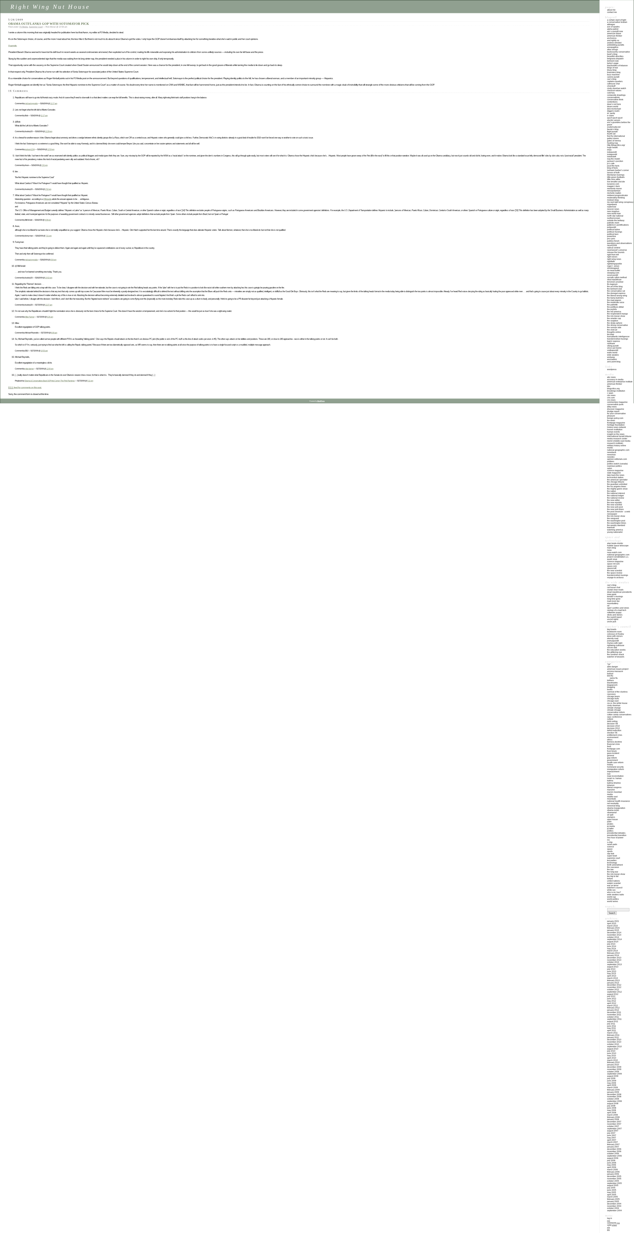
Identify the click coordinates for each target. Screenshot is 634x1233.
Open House (612, 819)
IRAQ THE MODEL (613, 159)
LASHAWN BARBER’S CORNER (618, 170)
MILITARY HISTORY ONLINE (616, 445)
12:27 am (48, 305)
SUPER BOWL (612, 856)
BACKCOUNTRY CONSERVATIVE (618, 52)
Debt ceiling (612, 721)
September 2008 (614, 1101)
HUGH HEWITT (612, 147)
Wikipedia (47, 199)
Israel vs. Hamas (614, 778)
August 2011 (612, 1021)
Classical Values (614, 90)
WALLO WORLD (612, 352)
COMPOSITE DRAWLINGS (616, 95)
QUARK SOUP (612, 559)
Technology (612, 863)
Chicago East (612, 701)
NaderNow (611, 207)
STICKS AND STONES (614, 615)
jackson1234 (30, 149)
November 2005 (614, 1179)
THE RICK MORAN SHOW (616, 316)
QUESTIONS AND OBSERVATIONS (619, 243)
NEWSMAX (611, 454)
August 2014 (612, 942)
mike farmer (29, 369)
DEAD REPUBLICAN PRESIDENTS (619, 592)
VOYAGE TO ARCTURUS (615, 577)
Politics (610, 831)
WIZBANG (611, 357)
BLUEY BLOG (611, 70)
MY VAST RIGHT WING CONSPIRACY (620, 202)
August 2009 (612, 1076)
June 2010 (611, 1053)
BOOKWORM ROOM (614, 632)
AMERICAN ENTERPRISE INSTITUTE (620, 382)
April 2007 (611, 1140)
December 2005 (614, 1176)
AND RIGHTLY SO (613, 40)
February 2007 (613, 1144)
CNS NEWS (611, 400)
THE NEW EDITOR (613, 500)
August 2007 (612, 1131)
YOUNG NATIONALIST (614, 532)
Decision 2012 (613, 728)
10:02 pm (48, 278)
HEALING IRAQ (612, 143)
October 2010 (613, 1044)
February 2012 (613, 1008)
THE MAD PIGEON (614, 300)
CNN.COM (611, 398)
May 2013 (611, 973)
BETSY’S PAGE (612, 63)
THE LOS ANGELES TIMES (616, 486)
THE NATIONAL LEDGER (615, 495)
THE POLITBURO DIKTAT (615, 307)
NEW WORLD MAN (614, 213)
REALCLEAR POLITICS (614, 466)
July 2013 (611, 969)
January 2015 (613, 930)
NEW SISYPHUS (613, 211)
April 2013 (611, 976)
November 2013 (614, 960)
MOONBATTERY (612, 603)
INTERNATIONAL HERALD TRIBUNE (619, 436)
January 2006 (613, 1174)
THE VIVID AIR (612, 330)
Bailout (610, 673)
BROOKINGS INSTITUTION (616, 391)
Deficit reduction (614, 730)
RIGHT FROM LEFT (613, 255)
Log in (609, 1218)
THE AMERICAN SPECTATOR (617, 480)
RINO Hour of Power (615, 837)
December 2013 (614, 958)
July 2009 (611, 1078)
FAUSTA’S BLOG (612, 129)
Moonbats (611, 799)
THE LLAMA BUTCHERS (615, 298)
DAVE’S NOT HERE (614, 104)
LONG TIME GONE (613, 599)
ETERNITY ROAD (612, 638)
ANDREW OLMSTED (614, 43)
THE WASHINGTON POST (616, 521)
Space (610, 849)
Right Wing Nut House (50, 6)
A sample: (12, 45)
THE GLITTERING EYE (614, 652)
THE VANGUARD (613, 518)
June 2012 (611, 998)
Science (610, 847)
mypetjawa (612, 204)
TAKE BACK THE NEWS (615, 475)
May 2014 (611, 948)
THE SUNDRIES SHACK (615, 654)
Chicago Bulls (613, 698)
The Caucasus (613, 867)
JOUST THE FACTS (613, 166)
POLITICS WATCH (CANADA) (617, 464)
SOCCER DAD (612, 647)
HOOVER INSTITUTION (614, 429)
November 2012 (614, 987)
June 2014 (611, 946)
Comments (613, 1223)
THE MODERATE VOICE (615, 302)
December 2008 (614, 1094)
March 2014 (612, 951)
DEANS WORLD (612, 106)
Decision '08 (612, 724)
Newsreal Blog (613, 806)
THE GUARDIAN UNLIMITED (617, 484)
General (610, 755)
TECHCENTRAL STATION (615, 477)
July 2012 (611, 996)
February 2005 (613, 1199)
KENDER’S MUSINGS (615, 596)
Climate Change (614, 708)
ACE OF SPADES (613, 27)
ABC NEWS (611, 377)
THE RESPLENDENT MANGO (617, 314)
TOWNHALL (611, 527)
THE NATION (611, 491)
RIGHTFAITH (611, 261)
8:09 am (54, 333)
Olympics (611, 817)
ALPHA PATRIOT (612, 29)
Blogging (611, 687)
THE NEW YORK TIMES (615, 509)
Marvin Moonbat (614, 792)
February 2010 (613, 1062)
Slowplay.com (613, 273)
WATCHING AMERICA (615, 530)
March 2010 (612, 1060)
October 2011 (613, 1017)
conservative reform (616, 712)
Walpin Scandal (614, 883)
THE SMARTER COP (614, 318)
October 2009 (613, 1071)
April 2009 (611, 1085)
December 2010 (614, 1039)
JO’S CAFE (611, 163)
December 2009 (614, 1067)
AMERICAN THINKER (614, 36)
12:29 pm (48, 131)
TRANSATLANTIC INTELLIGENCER (618, 336)
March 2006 (612, 1169)
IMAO (609, 150)
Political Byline (613, 229)
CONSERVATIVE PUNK (615, 404)
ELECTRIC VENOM (613, 120)
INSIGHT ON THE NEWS (615, 434)
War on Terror (612, 885)
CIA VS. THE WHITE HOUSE (617, 703)
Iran (609, 774)
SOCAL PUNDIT (612, 275)
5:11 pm (90, 381)
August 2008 (612, 1103)
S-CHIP (610, 842)
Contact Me (612, 12)
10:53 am (44, 351)
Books (610, 689)
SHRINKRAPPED (613, 268)
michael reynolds (31, 103)
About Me (611, 10)
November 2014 (614, 935)
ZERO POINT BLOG (613, 362)
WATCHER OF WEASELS (615, 657)
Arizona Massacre (615, 671)
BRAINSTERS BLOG (613, 72)
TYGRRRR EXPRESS (613, 341)
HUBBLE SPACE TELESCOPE (618, 545)
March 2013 (612, 978)
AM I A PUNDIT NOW (615, 31)
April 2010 (611, 1058)
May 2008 (611, 1110)
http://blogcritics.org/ (616, 145)
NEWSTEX (611, 457)
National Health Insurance (618, 801)
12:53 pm (50, 149)
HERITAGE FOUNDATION (616, 425)
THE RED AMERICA (614, 311)
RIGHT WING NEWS (614, 259)
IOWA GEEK (611, 594)
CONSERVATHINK (613, 97)
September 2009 (614, 1074)
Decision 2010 (613, 726)
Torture (610, 878)
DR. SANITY (611, 113)
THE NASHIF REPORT (614, 617)
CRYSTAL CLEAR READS (615, 590)
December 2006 (614, 1149)
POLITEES (610, 461)
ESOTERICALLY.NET (613, 127)
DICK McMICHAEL (614, 109)
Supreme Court (36, 27)
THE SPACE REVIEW (614, 573)
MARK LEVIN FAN (613, 601)
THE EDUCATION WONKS (616, 650)
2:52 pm (48, 189)
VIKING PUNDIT (612, 346)
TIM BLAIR (610, 334)
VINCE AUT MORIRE (614, 348)
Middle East (612, 797)
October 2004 (613, 1208)
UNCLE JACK (611, 621)
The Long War (612, 872)
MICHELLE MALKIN (614, 193)
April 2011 (611, 1030)
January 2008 (613, 1119)
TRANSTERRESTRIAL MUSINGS (617, 339)
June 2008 (611, 1108)
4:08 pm (48, 220)
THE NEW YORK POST (615, 507)
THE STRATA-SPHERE (614, 323)
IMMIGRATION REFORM (615, 769)
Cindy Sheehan (613, 705)
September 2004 (614, 1210)
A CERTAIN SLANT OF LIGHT (616, 20)
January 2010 (613, 1065)
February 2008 (613, 1117)
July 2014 (611, 944)
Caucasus (611, 694)
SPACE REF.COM (613, 564)
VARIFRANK (611, 343)
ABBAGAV (611, 24)
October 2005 (613, 1181)
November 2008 (614, 1096)
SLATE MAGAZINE (614, 473)
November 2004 (614, 1206)
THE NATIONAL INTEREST (616, 493)
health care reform (615, 762)
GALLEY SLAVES (613, 138)
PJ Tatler (610, 828)
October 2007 (613, 1126)
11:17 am (53, 103)
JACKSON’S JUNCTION (615, 161)
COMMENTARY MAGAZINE (617, 402)
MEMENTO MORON (614, 188)
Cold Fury (611, 93)
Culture (610, 719)
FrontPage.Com (613, 749)
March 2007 (612, 1142)
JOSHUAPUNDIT (613, 641)
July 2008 (611, 1106)
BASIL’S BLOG (612, 54)
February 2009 (613, 1090)
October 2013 (613, 962)
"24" (609, 664)
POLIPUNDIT (611, 227)
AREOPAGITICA (612, 47)
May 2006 (611, 1165)
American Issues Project (617, 669)
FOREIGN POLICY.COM (615, 418)
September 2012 (614, 992)
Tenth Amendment (615, 865)
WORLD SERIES (612, 901)
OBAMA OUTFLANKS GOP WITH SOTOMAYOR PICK (48, 23)
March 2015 (612, 926)
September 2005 (614, 1183)
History (610, 764)
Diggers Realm (613, 111)
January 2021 (613, 921)
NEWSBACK (611, 452)
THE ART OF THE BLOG (615, 286)
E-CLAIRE (610, 115)
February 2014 (613, 953)
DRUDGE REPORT (613, 411)
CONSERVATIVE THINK (615, 99)
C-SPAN (610, 393)
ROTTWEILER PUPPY (614, 612)
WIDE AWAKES (613, 355)
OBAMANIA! (612, 812)
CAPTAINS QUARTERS (615, 81)
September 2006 (614, 1156)
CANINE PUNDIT (613, 77)
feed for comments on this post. (25, 387)
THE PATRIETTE (612, 305)
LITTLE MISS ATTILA (613, 179)
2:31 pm (44, 165)
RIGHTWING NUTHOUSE (615, 645)
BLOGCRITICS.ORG (613, 388)
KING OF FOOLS (612, 168)
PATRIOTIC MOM (613, 223)
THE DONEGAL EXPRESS (616, 293)
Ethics (609, 740)
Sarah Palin (612, 844)
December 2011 (614, 1012)
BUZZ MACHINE (613, 74)
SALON (609, 468)
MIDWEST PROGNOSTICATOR (617, 195)
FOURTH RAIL (611, 134)
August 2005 (612, 1185)
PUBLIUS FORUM (613, 241)
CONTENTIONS (612, 102)
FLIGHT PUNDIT (612, 131)
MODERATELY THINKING (616, 198)
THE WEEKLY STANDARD (616, 525)
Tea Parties (611, 860)
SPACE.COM (612, 566)
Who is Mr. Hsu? (614, 892)
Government (612, 760)
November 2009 (614, 1069)
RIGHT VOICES (612, 257)
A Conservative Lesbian (617, 22)
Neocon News (613, 209)
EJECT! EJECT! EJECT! (614, 118)
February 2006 (613, 1172)
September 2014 (614, 939)
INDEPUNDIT (612, 152)
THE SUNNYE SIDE (614, 327)
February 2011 (613, 1035)
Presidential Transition (616, 835)
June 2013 (611, 971)
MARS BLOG (611, 548)
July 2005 (611, 1188)
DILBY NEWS (612, 407)
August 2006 (612, 1158)
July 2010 (611, 1051)
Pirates (610, 824)
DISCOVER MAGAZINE (615, 409)
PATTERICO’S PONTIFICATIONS (618, 225)
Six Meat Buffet (613, 270)
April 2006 (611, 1167)
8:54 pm (53, 260)
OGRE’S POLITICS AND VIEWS (618, 608)
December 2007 (614, 1122)
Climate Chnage (614, 710)
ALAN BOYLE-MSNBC (615, 543)
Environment (612, 737)
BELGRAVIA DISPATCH (615, 58)
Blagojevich (612, 685)
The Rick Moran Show (616, 874)
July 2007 (611, 1133)
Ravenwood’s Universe (617, 250)
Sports (610, 851)
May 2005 (611, 1192)
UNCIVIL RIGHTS (612, 619)
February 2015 (613, 928)
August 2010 (612, 1049)
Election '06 (612, 733)
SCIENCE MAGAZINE (615, 470)
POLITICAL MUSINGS (614, 232)
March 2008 (612, 1115)
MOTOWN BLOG (613, 200)
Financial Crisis (613, 744)
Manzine (611, 790)
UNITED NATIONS (613, 881)
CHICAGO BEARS (613, 696)
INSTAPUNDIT (612, 154)
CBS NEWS (611, 395)
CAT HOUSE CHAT (613, 587)
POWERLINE (611, 236)
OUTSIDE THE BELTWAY (615, 220)
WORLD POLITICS (613, 899)
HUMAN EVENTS (613, 432)
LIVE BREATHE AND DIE (616, 182)
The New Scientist (614, 505)
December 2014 (614, 932)
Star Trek (610, 853)
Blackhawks (612, 683)
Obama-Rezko (613, 810)
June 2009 (611, 1081)
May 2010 (611, 1055)
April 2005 (611, 1195)
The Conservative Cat (616, 291)
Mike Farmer (29, 317)
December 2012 (614, 985)
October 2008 (613, 1099)
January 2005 (613, 1201)
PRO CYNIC (611, 238)
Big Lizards (611, 629)
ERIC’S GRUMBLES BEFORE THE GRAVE (618, 123)
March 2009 (612, 1087)
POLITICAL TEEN (612, 234)
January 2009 (613, 1092)
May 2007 (611, 1138)
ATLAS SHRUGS (612, 49)
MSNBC (610, 448)
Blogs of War (612, 68)
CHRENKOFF (611, 86)
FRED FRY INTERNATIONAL (616, 136)
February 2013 (613, 980)
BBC (608, 386)
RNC (608, 840)
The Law (610, 869)
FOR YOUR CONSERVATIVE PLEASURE (616, 414)
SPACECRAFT (611, 568)
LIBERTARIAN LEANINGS (615, 175)
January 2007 (613, 1147)
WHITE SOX (611, 890)
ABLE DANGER (612, 667)
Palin (609, 821)
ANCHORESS (611, 38)
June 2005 (611, 1190)
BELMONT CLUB (613, 61)
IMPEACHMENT (613, 771)
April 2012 (611, 1003)
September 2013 (614, 964)
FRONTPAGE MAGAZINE (616, 423)
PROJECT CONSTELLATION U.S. (618, 557)
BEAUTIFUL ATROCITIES (615, 56)
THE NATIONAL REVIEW (615, 498)
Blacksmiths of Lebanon (617, 65)
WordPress (611, 369)
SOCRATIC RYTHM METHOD (617, 277)
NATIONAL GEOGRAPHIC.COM (618, 450)
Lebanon (611, 785)
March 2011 (612, 1033)
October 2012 (613, 989)
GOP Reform (612, 758)
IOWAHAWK (611, 156)
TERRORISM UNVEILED (615, 282)
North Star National (615, 216)
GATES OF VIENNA (614, 141)
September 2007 (614, 1128)
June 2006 (611, 1163)
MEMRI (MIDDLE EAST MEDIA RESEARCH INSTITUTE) (618, 442)
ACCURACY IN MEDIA (615, 379)
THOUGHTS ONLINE (614, 332)
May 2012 (611, 1001)
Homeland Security (615, 767)
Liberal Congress (614, 787)
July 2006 (611, 1160)
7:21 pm (48, 236)
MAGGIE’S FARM (613, 186)
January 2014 (613, 955)
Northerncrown (613, 218)
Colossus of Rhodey (615, 634)
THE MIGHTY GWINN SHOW (617, 489)
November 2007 (614, 1124)
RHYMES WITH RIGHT (614, 643)
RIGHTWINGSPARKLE (614, 264)
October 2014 (613, 937)
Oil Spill (610, 815)
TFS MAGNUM (612, 284)
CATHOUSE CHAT (613, 84)
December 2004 (614, 1204)
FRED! (609, 746)
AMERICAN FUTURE (614, 33)
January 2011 (613, 1037)
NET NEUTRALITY (613, 803)
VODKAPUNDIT (612, 350)
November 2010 (614, 1042)
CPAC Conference (614, 717)
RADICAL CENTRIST (613, 248)
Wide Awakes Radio (615, 894)
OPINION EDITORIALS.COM (617, 459)
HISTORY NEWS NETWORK (616, 427)
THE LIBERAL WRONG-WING (617, 295)
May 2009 (611, 1083)
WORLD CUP (611, 897)
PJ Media (23, 27)
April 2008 (611, 1112)
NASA (609, 550)
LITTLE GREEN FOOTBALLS (616, 177)
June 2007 (611, 1135)
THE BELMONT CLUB (614, 289)
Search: (610, 906)
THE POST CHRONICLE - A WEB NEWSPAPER (618, 512)
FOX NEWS (611, 420)
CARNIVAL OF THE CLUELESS (617, 692)
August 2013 (612, 967)
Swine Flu (614, 678)
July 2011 (611, 1024)
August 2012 (612, 994)
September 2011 (614, 1019)
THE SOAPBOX (612, 321)
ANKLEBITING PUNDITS (615, 45)
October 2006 (613, 1153)
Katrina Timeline (614, 783)
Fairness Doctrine (614, 742)
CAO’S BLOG (611, 79)
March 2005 (612, 1197)
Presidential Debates (616, 833)
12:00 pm (49, 369)
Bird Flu (610, 676)
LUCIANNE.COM (613, 184)
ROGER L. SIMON (613, 266)
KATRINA (610, 781)
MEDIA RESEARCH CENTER (617, 438)
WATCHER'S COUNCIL (614, 888)
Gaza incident (613, 753)
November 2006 (614, 1151)
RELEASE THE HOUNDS (615, 252)
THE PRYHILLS (612, 309)
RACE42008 (612, 245)
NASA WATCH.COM (614, 552)
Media (610, 794)
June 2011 (611, 1026)
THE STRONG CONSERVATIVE (617, 325)
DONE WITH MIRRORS (615, 636)
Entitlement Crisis (614, 735)
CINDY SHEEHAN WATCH (616, 88)
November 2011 (614, 1015)
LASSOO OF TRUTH (613, 172)
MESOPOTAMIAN (613, 191)
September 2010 (614, 1046)
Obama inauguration (616, 808)
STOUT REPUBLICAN (614, 279)
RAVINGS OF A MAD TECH (616, 610)
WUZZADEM (612, 359)
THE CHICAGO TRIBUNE (615, 482)
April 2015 (611, 923)
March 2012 (612, 1005)
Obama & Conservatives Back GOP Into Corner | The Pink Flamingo (49, 381)
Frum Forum (612, 751)
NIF (608, 606)
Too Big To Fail (612, 876)
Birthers (610, 680)
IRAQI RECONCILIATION (615, 776)
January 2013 (613, 983)
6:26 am (50, 317)
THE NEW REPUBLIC (614, 502)
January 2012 (613, 1010)
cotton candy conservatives (619, 714)
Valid (612, 1225)
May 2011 (611, 1028)
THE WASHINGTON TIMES (616, 523)
